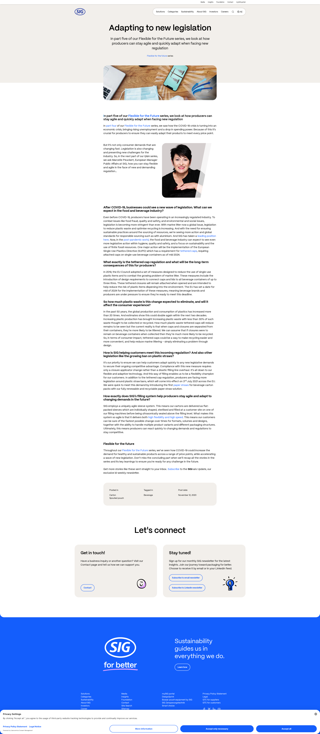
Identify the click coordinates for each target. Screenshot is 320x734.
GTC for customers (211, 702)
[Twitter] (210, 709)
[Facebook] (205, 709)
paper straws (181, 385)
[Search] (233, 12)
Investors (213, 11)
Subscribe (173, 469)
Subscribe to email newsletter (186, 577)
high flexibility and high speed (165, 417)
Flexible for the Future (143, 116)
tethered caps (188, 251)
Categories (173, 11)
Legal (205, 696)
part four (111, 125)
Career (84, 708)
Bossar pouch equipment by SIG (177, 699)
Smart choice (168, 705)
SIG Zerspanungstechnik (173, 702)
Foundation (220, 2)
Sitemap (125, 708)
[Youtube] (220, 709)
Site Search (126, 705)
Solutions (160, 11)
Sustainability (187, 11)
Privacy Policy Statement (214, 693)
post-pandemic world (136, 239)
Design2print (168, 696)
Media (203, 2)
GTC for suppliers (211, 699)
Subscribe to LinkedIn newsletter (187, 587)
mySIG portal (241, 2)
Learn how (182, 667)
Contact (230, 2)
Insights (210, 2)
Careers (224, 11)
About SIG (201, 11)
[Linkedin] (215, 709)
